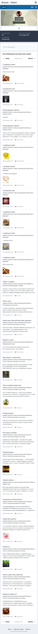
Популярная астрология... (10, 305)
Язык (9, 629)
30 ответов (19, 334)
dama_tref (29, 66)
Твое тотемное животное (12, 385)
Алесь (28, 112)
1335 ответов (20, 352)
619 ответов (19, 104)
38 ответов (19, 588)
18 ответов (19, 541)
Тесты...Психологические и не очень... (14, 324)
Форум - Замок (9, 2)
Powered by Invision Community (19, 631)
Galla (27, 577)
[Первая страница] (3, 58)
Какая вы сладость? (10, 594)
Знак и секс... (7, 301)
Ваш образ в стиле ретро (12, 357)
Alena (28, 521)
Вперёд (30, 58)
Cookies (27, 629)
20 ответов (19, 513)
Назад (7, 58)
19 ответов (19, 569)
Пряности (6, 547)
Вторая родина (8, 413)
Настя (28, 435)
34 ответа (19, 408)
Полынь (28, 359)
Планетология (7, 114)
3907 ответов (20, 83)
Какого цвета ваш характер (13, 575)
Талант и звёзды (8, 282)
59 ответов (19, 380)
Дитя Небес (30, 482)
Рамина (28, 415)
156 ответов (19, 120)
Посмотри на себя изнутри (12, 499)
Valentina (29, 283)
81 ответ (18, 295)
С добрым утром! (9, 64)
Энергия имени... (8, 480)
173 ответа (19, 494)
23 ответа (19, 427)
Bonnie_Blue (30, 549)
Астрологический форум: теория (13, 285)
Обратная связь (19, 629)
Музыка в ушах (8, 340)
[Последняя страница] (35, 58)
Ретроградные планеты (11, 110)
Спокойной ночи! (9, 89)
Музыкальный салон (9, 344)
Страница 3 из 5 (18, 58)
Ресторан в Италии (10, 433)
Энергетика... (7, 484)
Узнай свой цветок (9, 519)
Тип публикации (9, 47)
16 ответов (19, 446)
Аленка (28, 387)
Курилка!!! (5, 68)
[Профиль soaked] (19, 28)
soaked (5, 66)
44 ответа (19, 315)
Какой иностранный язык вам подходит (17, 320)
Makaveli (29, 342)
